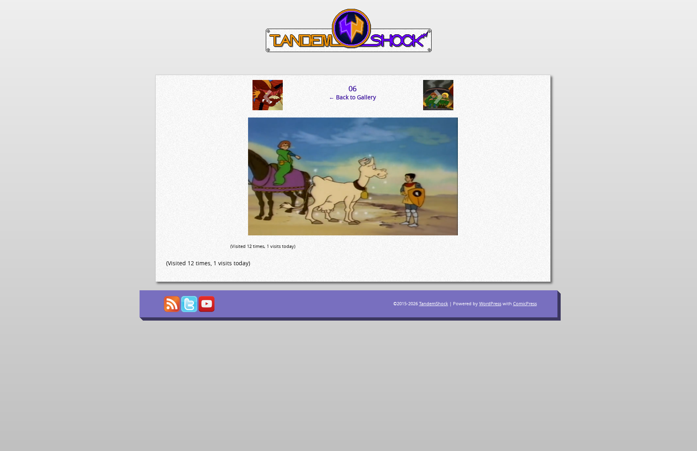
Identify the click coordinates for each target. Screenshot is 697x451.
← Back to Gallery (352, 97)
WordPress (490, 303)
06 (352, 88)
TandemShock (433, 303)
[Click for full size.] (353, 233)
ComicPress (525, 303)
